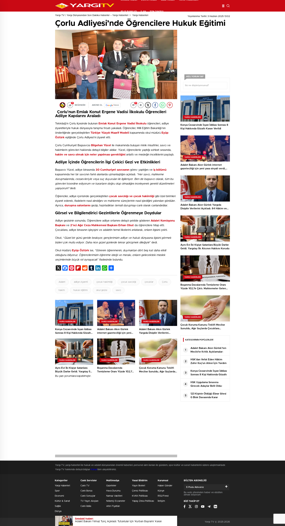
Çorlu (165, 282)
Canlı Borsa (86, 491)
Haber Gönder (165, 486)
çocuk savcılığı (128, 282)
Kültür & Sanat (62, 501)
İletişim (161, 501)
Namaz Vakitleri (114, 496)
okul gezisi (101, 290)
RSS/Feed (163, 496)
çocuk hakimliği (104, 282)
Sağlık (58, 506)
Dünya (58, 511)
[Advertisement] (28, 89)
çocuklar (149, 282)
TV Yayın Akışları (89, 501)
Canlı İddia (85, 506)
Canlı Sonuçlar (87, 496)
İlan (143, 11)
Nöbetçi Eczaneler (115, 501)
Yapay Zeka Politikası (143, 501)
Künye (94, 469)
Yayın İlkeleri (138, 486)
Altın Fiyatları (113, 506)
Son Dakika (157, 11)
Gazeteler (111, 486)
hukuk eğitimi (80, 290)
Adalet (62, 282)
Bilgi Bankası (129, 11)
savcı (118, 290)
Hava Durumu (113, 491)
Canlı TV (84, 486)
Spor (57, 491)
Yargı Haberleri (62, 486)
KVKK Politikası (140, 496)
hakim (62, 290)
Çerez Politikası (140, 491)
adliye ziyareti (81, 282)
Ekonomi (59, 496)
